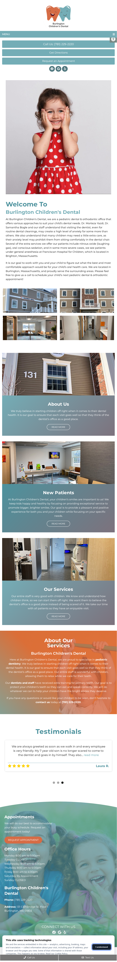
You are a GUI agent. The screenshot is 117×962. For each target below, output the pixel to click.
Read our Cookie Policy (56, 953)
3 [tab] (62, 783)
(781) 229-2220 (71, 702)
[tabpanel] (58, 756)
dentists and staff (22, 682)
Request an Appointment (58, 61)
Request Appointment (23, 840)
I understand (101, 947)
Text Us (89, 957)
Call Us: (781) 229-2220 (58, 44)
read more (91, 755)
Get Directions (58, 52)
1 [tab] (54, 783)
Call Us (31, 957)
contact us (43, 702)
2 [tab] (58, 783)
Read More (58, 427)
